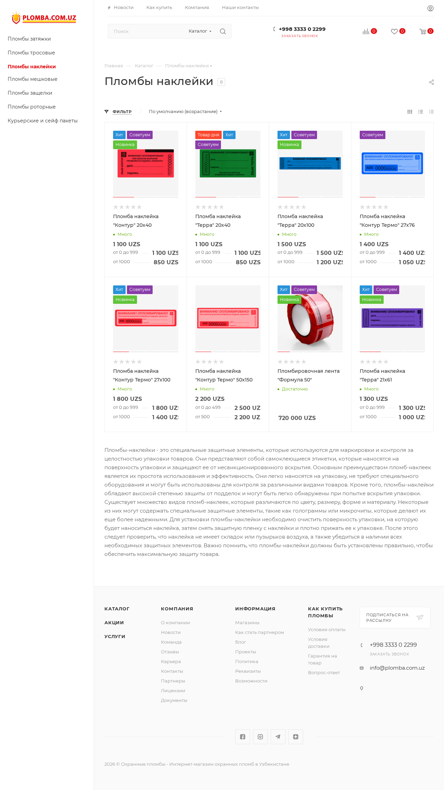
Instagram (260, 736)
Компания (177, 608)
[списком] (420, 111)
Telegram (278, 736)
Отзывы (170, 651)
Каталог (117, 608)
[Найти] (222, 31)
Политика (246, 661)
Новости (171, 632)
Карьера (171, 661)
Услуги (115, 636)
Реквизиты (248, 671)
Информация (255, 608)
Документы (174, 700)
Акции (114, 622)
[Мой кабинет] (430, 9)
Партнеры (173, 681)
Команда (171, 642)
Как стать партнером (259, 632)
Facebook (242, 736)
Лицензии (173, 690)
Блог (240, 642)
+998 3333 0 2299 (302, 29)
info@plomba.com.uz (397, 667)
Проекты (245, 651)
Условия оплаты (326, 629)
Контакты (172, 671)
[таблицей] (431, 111)
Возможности (251, 681)
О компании (175, 622)
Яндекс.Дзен (295, 736)
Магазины (247, 622)
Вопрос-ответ (324, 672)
